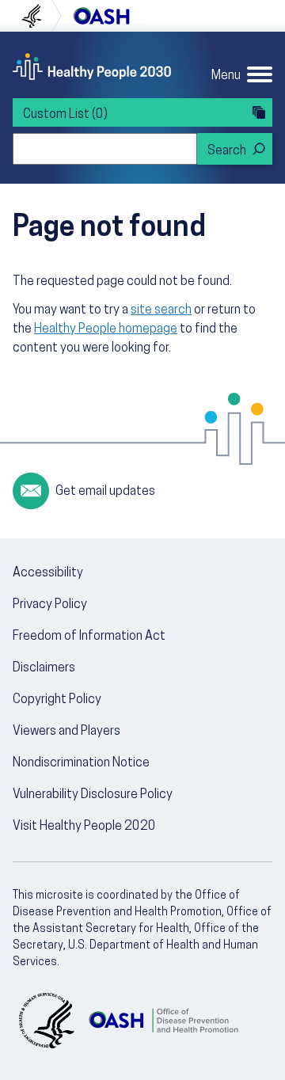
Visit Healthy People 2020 (84, 826)
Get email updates (105, 491)
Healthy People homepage (105, 329)
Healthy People (92, 66)
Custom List (65, 114)
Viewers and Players (66, 731)
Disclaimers (44, 668)
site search (161, 310)
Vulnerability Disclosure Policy (93, 795)
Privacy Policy (50, 605)
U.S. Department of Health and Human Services (38, 16)
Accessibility (48, 573)
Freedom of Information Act (89, 636)
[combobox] (105, 149)
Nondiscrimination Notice (81, 763)
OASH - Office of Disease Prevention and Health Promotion (163, 1020)
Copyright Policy (57, 700)
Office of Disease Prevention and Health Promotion (101, 16)
